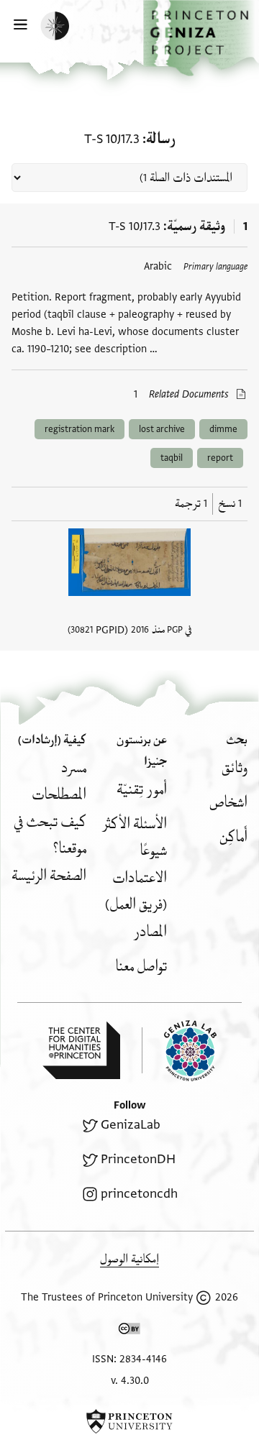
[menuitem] (234, 768)
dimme (223, 429)
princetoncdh (139, 1193)
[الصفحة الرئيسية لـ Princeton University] (129, 1421)
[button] (201, 38)
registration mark (79, 429)
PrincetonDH (138, 1159)
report (220, 458)
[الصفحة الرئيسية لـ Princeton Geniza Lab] (179, 1050)
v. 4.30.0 (130, 1380)
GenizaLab (130, 1124)
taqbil (171, 458)
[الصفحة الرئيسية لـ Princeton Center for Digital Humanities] (81, 1050)
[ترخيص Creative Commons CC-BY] (129, 1331)
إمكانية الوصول (129, 1259)
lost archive (162, 429)
